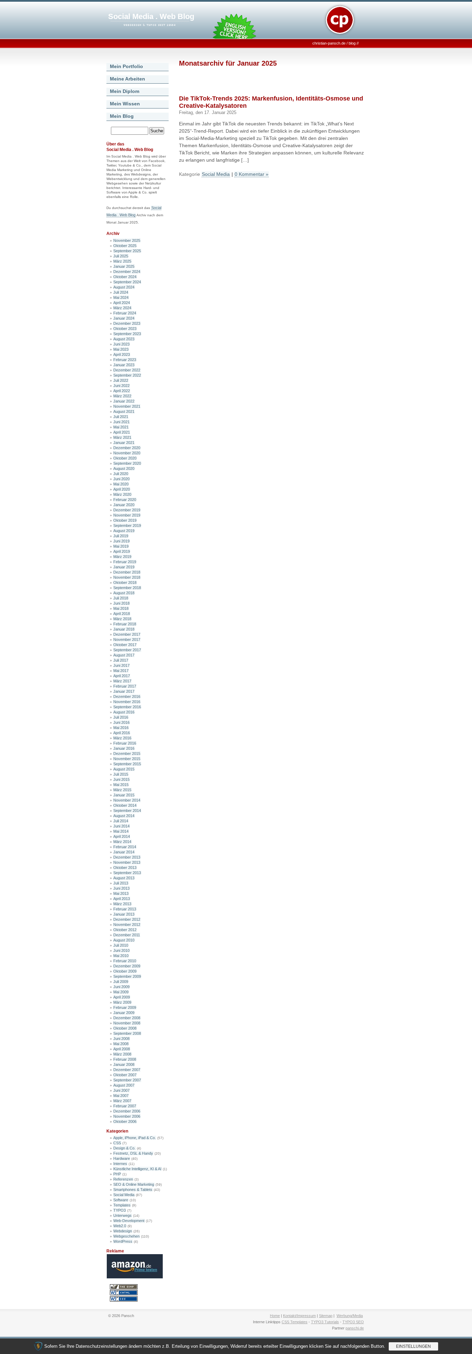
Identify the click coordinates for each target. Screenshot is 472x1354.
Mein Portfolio (126, 66)
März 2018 (122, 619)
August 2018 (123, 593)
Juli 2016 (120, 717)
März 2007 (122, 1101)
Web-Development (128, 1221)
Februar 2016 (124, 743)
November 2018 (126, 577)
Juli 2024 (120, 292)
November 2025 (126, 240)
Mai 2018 (121, 608)
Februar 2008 (124, 1059)
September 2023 (127, 334)
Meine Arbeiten (127, 79)
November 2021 (126, 406)
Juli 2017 (120, 660)
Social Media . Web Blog (151, 16)
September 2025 (127, 251)
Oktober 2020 (124, 458)
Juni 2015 (121, 779)
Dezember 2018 (126, 572)
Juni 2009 (121, 987)
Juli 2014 (120, 821)
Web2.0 (119, 1226)
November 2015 (126, 759)
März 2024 (122, 308)
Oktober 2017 (124, 645)
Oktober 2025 (124, 246)
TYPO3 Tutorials (325, 1322)
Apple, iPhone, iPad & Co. (134, 1138)
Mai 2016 (121, 728)
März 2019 (122, 557)
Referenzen (123, 1179)
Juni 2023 (121, 344)
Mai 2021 (121, 427)
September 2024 (127, 282)
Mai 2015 (121, 785)
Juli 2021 (120, 417)
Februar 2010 (124, 961)
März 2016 (122, 738)
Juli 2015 (120, 774)
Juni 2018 (121, 603)
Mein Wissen (125, 103)
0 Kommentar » (251, 174)
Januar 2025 (123, 266)
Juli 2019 (120, 536)
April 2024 (121, 303)
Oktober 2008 (124, 1028)
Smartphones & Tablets (132, 1189)
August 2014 (123, 816)
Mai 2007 (121, 1095)
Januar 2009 (123, 1013)
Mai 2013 (121, 893)
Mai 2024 (121, 297)
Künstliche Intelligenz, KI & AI (137, 1169)
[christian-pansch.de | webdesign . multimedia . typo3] (339, 36)
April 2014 (121, 836)
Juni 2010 (121, 950)
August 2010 (123, 940)
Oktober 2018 (124, 582)
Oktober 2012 (124, 930)
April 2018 (121, 614)
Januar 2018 (123, 629)
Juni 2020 (121, 479)
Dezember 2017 (126, 634)
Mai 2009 (121, 992)
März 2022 (122, 396)
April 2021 (121, 432)
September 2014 (127, 810)
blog (352, 43)
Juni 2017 (121, 665)
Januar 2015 (123, 795)
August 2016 (123, 712)
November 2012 (126, 924)
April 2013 (121, 899)
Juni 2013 (121, 888)
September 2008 (127, 1033)
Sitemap (325, 1316)
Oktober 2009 (124, 971)
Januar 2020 (123, 505)
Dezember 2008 (126, 1018)
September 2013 (127, 873)
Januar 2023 (123, 365)
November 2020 (126, 453)
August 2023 (123, 339)
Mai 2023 (121, 349)
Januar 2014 (123, 852)
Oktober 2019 (124, 520)
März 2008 (122, 1054)
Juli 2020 (120, 474)
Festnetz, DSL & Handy (133, 1153)
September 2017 (127, 650)
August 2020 (123, 468)
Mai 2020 (121, 484)
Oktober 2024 (124, 277)
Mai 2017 (121, 671)
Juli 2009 (120, 981)
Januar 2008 (123, 1064)
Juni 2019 (121, 541)
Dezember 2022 (126, 370)
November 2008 (126, 1023)
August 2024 (123, 287)
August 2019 (123, 531)
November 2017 (126, 639)
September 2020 (127, 463)
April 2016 (121, 733)
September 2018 (127, 588)
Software (120, 1200)
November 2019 (126, 515)
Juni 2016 (121, 722)
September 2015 (127, 764)
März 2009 (122, 1002)
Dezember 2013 (126, 857)
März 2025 (122, 261)
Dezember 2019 (126, 510)
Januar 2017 (123, 691)
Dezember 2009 (126, 966)
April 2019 (121, 551)
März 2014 (122, 842)
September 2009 (127, 976)
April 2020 (121, 489)
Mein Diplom (124, 91)
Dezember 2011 (126, 935)
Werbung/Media (350, 1316)
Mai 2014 (121, 831)
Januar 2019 (123, 567)
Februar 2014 (124, 847)
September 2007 (127, 1080)
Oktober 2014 (124, 805)
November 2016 (126, 702)
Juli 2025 (120, 256)
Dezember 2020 (126, 448)
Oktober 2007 (124, 1075)
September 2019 (127, 525)
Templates (122, 1205)
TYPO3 (119, 1210)
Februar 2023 (124, 360)
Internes (120, 1164)
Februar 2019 (124, 562)
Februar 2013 (124, 909)
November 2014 (126, 800)
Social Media (123, 1195)
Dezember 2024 (126, 271)
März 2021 (122, 437)
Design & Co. (124, 1148)
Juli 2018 (120, 598)
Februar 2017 (124, 686)
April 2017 (121, 676)
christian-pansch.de (329, 43)
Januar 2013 (123, 914)
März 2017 (122, 681)
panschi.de (355, 1328)
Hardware (121, 1158)
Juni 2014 (121, 826)
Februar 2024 (124, 313)
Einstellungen (413, 1346)
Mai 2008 (121, 1044)
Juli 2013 (120, 883)
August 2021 (123, 411)
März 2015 (122, 790)
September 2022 (127, 375)
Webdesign (122, 1231)
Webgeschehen (126, 1236)
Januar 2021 (123, 443)
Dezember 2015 (126, 753)
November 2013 (126, 862)
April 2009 (121, 997)
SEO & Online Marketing (133, 1184)
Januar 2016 (123, 748)
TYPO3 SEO (353, 1322)
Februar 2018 (124, 624)
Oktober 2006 (124, 1121)
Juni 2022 (121, 386)
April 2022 (121, 391)
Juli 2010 (120, 945)
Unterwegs (122, 1215)
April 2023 (121, 354)
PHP (117, 1174)
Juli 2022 (120, 380)
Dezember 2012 (126, 919)
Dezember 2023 (126, 323)
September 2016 (127, 707)
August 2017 (123, 655)
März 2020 (122, 494)
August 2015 (123, 769)
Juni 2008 (121, 1038)
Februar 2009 (124, 1007)
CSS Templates (295, 1322)
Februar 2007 (124, 1106)
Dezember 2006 (126, 1111)
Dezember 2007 (126, 1070)
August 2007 (123, 1085)
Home (275, 1316)
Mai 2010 (121, 956)
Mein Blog (122, 116)
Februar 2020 (124, 500)
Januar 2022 (123, 401)
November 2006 (126, 1116)
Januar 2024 (123, 318)
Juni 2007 (121, 1090)
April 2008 (121, 1049)
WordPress (122, 1241)
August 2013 (123, 878)
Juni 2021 (121, 422)
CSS (117, 1143)
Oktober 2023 (124, 328)
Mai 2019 (121, 546)
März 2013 (122, 904)
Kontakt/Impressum (299, 1316)
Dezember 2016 (126, 696)
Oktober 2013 (124, 867)
